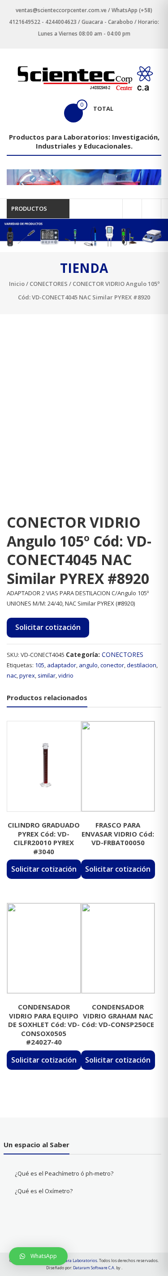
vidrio (65, 675)
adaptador (61, 665)
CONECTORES (49, 284)
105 (39, 665)
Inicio (17, 284)
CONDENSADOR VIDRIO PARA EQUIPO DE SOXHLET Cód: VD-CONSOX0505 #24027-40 (44, 1024)
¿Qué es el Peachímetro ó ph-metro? (64, 1173)
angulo (88, 665)
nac (12, 675)
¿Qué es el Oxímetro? (44, 1191)
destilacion (141, 665)
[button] (38, 1256)
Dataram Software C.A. (94, 1268)
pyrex (27, 675)
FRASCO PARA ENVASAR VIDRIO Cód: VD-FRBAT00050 (118, 833)
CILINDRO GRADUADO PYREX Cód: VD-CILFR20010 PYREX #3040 (44, 838)
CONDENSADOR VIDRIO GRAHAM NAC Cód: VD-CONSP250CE (118, 1015)
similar (47, 675)
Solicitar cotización (48, 627)
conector (112, 665)
